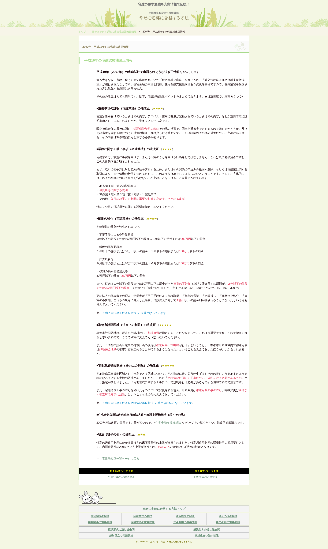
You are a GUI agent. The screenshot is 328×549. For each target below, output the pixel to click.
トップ (82, 31)
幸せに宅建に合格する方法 (164, 16)
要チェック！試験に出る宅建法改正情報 (114, 31)
